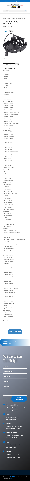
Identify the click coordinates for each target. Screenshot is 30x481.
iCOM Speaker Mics (9, 209)
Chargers (6, 85)
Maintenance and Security (10, 244)
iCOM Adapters (8, 184)
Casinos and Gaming (9, 235)
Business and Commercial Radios (12, 232)
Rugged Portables (8, 316)
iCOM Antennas (8, 187)
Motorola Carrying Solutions (11, 279)
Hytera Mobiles (7, 173)
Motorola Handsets (8, 286)
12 (3, 31)
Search (17, 64)
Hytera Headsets (8, 165)
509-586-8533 (9, 1)
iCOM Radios (6, 211)
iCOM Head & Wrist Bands (10, 205)
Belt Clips (6, 78)
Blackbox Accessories (8, 101)
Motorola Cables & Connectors (11, 277)
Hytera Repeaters (8, 178)
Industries (5, 228)
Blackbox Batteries (8, 107)
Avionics (7, 217)
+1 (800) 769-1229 (14, 426)
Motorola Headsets (8, 290)
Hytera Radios (6, 169)
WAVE (5, 305)
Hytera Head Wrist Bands (10, 163)
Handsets (6, 90)
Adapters (6, 72)
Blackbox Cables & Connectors (11, 112)
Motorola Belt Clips (8, 274)
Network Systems (9, 224)
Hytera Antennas (8, 145)
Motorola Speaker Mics (9, 292)
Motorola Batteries (8, 272)
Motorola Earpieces (8, 283)
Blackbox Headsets (8, 125)
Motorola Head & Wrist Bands (11, 288)
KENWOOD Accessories (8, 255)
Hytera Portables (8, 176)
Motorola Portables (8, 301)
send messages (19, 398)
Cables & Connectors (9, 81)
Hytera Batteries (8, 147)
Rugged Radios (6, 310)
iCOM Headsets (8, 207)
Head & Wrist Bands (9, 92)
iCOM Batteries (7, 189)
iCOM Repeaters (8, 226)
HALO (5, 171)
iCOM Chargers (8, 198)
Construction (7, 237)
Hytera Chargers (8, 156)
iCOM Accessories (10, 18)
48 (6, 31)
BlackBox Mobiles (8, 132)
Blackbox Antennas (8, 105)
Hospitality (6, 241)
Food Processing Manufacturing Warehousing (15, 239)
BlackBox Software (8, 138)
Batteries (6, 76)
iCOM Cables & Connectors (10, 193)
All (8, 31)
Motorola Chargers (8, 281)
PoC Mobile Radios (8, 180)
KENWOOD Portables (9, 261)
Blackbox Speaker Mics (9, 128)
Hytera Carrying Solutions (10, 154)
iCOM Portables (8, 215)
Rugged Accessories (8, 308)
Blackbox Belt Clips (8, 110)
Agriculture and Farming (10, 230)
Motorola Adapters (8, 267)
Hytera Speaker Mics (9, 167)
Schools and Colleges (9, 250)
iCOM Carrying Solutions (10, 196)
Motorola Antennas (8, 270)
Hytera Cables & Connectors (11, 151)
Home (4, 18)
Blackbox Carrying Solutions (11, 114)
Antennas (6, 74)
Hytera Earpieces (8, 158)
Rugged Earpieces (8, 312)
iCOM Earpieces (8, 200)
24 (5, 31)
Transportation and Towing (10, 253)
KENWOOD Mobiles (9, 259)
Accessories (6, 70)
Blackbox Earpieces (9, 119)
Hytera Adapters (8, 142)
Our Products (15, 331)
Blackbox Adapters (8, 103)
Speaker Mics (7, 99)
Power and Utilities (8, 246)
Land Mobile (8, 219)
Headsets (6, 94)
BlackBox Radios (7, 130)
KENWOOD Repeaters (9, 263)
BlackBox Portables (8, 134)
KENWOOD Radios (7, 257)
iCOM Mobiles (7, 213)
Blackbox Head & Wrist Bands (11, 123)
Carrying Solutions (8, 83)
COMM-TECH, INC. (13, 476)
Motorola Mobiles (8, 296)
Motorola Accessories (8, 266)
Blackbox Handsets (8, 121)
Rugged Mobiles (8, 314)
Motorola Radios (7, 295)
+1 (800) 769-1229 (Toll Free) (14, 454)
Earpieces (6, 87)
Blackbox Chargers (8, 116)
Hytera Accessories (7, 141)
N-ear (5, 96)
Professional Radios (9, 248)
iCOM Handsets (8, 202)
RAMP (11, 478)
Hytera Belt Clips (8, 149)
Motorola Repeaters (9, 303)
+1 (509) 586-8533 (13, 428)
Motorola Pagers (8, 299)
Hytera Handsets (8, 160)
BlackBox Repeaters (9, 136)
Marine (7, 222)
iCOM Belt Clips (8, 191)
